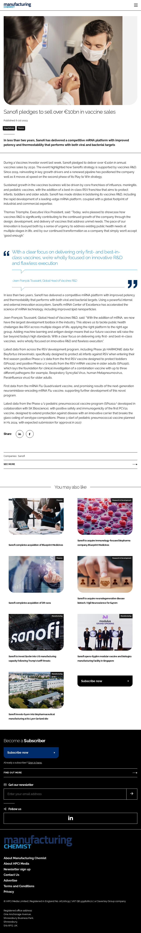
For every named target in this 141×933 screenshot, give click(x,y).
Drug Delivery (9, 128)
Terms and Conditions (19, 886)
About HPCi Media (16, 863)
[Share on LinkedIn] (20, 434)
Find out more (13, 772)
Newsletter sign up (17, 869)
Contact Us (11, 875)
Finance (21, 128)
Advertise (10, 880)
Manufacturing (57, 616)
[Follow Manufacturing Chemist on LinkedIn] (70, 819)
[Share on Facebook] (30, 434)
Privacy (9, 891)
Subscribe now (91, 681)
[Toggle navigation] (136, 5)
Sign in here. (35, 762)
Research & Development (121, 500)
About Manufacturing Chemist (25, 858)
